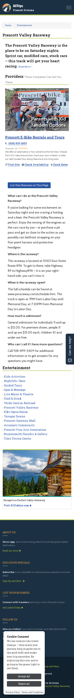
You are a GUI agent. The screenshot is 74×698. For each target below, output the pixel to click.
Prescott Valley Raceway (21, 407)
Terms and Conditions (33, 692)
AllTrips (18, 6)
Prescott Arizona (23, 10)
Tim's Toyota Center (17, 438)
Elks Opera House (16, 412)
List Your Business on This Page (29, 185)
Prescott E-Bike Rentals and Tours (35, 137)
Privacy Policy (13, 692)
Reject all (24, 683)
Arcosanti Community (19, 425)
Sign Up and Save (12, 580)
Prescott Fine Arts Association (25, 429)
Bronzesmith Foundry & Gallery (25, 434)
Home (8, 25)
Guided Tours (13, 385)
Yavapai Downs (14, 416)
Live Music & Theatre (18, 394)
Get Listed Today (12, 607)
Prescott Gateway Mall (19, 420)
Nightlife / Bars (14, 381)
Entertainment (24, 25)
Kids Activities (14, 376)
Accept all (24, 676)
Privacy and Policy (50, 666)
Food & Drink (13, 398)
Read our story (11, 550)
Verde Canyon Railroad (19, 403)
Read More (24, 66)
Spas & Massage (14, 389)
